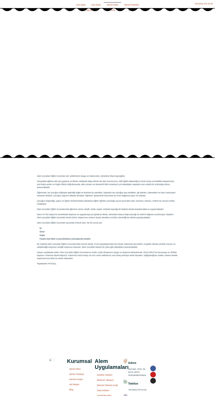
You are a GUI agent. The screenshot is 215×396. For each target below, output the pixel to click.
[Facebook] (153, 368)
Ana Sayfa (80, 5)
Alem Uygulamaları (88, 10)
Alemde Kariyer (76, 379)
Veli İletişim (74, 384)
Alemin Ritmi (112, 5)
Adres (132, 363)
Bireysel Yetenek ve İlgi (107, 385)
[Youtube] (153, 374)
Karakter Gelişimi (104, 375)
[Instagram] (153, 381)
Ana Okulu (96, 5)
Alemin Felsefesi (131, 5)
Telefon (133, 383)
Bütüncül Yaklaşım (105, 380)
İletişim (132, 10)
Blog (113, 10)
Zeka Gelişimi (103, 390)
